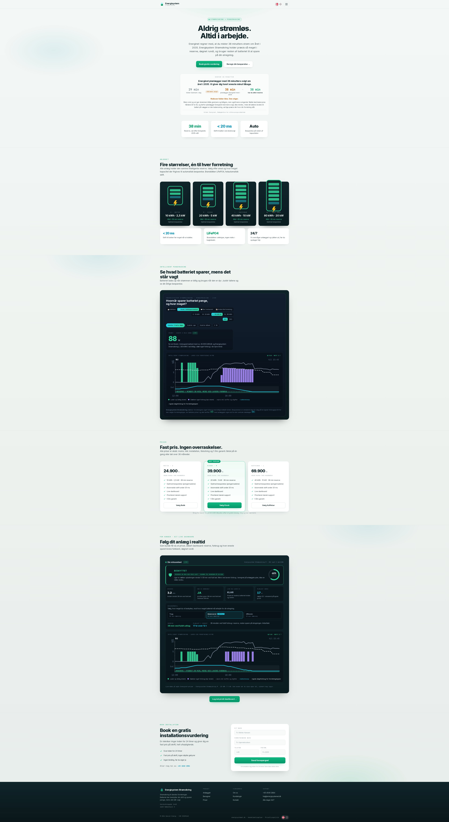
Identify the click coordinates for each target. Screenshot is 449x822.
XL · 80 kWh (228, 314)
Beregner (206, 796)
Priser (205, 800)
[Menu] (286, 4)
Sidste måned (205, 325)
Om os (235, 793)
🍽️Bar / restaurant (207, 309)
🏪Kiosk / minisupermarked (188, 309)
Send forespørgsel (260, 760)
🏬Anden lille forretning (224, 309)
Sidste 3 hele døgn (175, 325)
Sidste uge (191, 325)
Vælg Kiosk (224, 505)
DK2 (230, 319)
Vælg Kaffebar (268, 505)
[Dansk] (277, 4)
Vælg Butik (180, 505)
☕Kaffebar (172, 309)
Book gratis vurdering (209, 64)
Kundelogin (237, 796)
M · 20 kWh (206, 314)
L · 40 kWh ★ (217, 314)
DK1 (225, 319)
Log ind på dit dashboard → (224, 699)
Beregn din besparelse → (238, 64)
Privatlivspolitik (272, 817)
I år (216, 325)
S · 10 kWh (196, 314)
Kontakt (236, 800)
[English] (280, 4)
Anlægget (206, 793)
